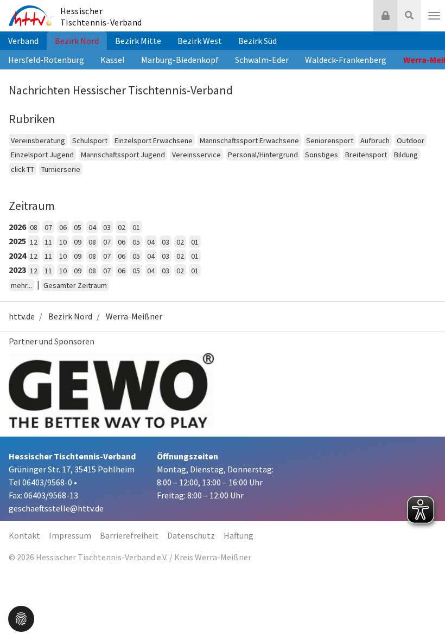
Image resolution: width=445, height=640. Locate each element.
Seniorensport (329, 140)
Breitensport (366, 154)
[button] (21, 617)
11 (48, 242)
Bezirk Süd (257, 40)
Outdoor (410, 140)
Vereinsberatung (38, 140)
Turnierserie (60, 169)
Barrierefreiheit (129, 535)
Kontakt (24, 535)
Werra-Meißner (134, 316)
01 (136, 227)
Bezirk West (199, 40)
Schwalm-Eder (262, 59)
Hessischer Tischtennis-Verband (101, 16)
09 (77, 242)
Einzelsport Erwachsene (154, 140)
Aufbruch (375, 140)
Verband (23, 40)
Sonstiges (321, 154)
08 (33, 227)
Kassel (112, 59)
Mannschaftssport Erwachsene (249, 140)
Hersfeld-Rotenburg (46, 59)
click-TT (22, 169)
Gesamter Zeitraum (75, 285)
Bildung (406, 154)
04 (92, 227)
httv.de (22, 316)
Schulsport (89, 140)
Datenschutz (191, 535)
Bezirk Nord (77, 40)
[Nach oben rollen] (423, 610)
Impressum (70, 535)
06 (63, 227)
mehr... (21, 285)
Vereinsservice (196, 154)
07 (48, 227)
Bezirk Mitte (138, 40)
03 (107, 227)
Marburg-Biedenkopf (180, 59)
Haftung (238, 535)
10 (63, 242)
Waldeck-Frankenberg (345, 59)
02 (121, 227)
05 (77, 227)
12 (33, 242)
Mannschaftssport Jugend (123, 154)
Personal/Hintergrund (263, 154)
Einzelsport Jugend (42, 154)
